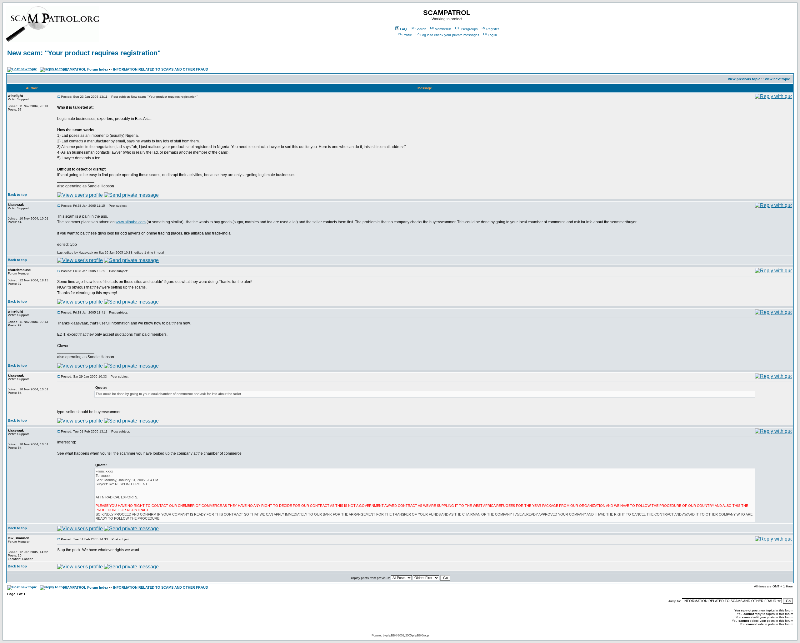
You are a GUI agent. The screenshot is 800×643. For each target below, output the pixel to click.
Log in (492, 35)
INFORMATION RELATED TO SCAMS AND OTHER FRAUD (160, 69)
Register (492, 29)
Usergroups (469, 29)
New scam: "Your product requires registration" (84, 53)
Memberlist (443, 29)
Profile (407, 35)
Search (420, 29)
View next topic (777, 79)
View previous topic (744, 79)
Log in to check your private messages (449, 35)
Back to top (17, 194)
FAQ (403, 29)
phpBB (390, 635)
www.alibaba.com (131, 222)
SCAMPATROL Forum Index (85, 69)
